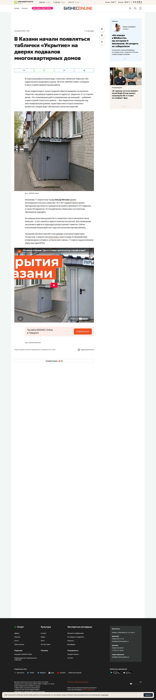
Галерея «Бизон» (73, 654)
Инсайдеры (71, 644)
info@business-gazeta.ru (120, 641)
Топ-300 (70, 658)
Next (139, 59)
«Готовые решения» (129, 29)
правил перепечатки (88, 689)
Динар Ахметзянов (35, 342)
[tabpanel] (126, 38)
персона (115, 21)
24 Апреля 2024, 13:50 (21, 31)
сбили (27, 243)
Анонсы (43, 633)
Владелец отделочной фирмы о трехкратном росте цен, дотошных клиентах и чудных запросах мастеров (125, 49)
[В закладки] (102, 35)
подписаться (83, 331)
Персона (17, 637)
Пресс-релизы (19, 644)
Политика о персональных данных (77, 682)
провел (73, 200)
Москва (120, 2)
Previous (113, 59)
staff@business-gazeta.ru (120, 657)
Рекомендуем (117, 87)
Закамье (25, 8)
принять (148, 695)
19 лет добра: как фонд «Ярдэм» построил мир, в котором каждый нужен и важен (123, 94)
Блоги (16, 641)
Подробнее (104, 695)
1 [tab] (124, 58)
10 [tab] (130, 106)
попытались (53, 237)
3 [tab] (126, 58)
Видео (43, 637)
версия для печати (87, 349)
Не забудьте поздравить (75, 637)
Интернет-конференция (75, 633)
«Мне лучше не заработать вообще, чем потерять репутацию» (125, 39)
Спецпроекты (72, 651)
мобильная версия (74, 673)
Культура (46, 627)
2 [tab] (125, 58)
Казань (107, 2)
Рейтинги (70, 641)
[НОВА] (42, 9)
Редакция (18, 651)
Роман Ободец (128, 27)
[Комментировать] (102, 29)
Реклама (44, 651)
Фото (42, 641)
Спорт (20, 627)
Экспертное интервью (79, 627)
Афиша (16, 633)
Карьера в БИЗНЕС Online (23, 654)
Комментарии (54, 361)
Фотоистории (45, 644)
